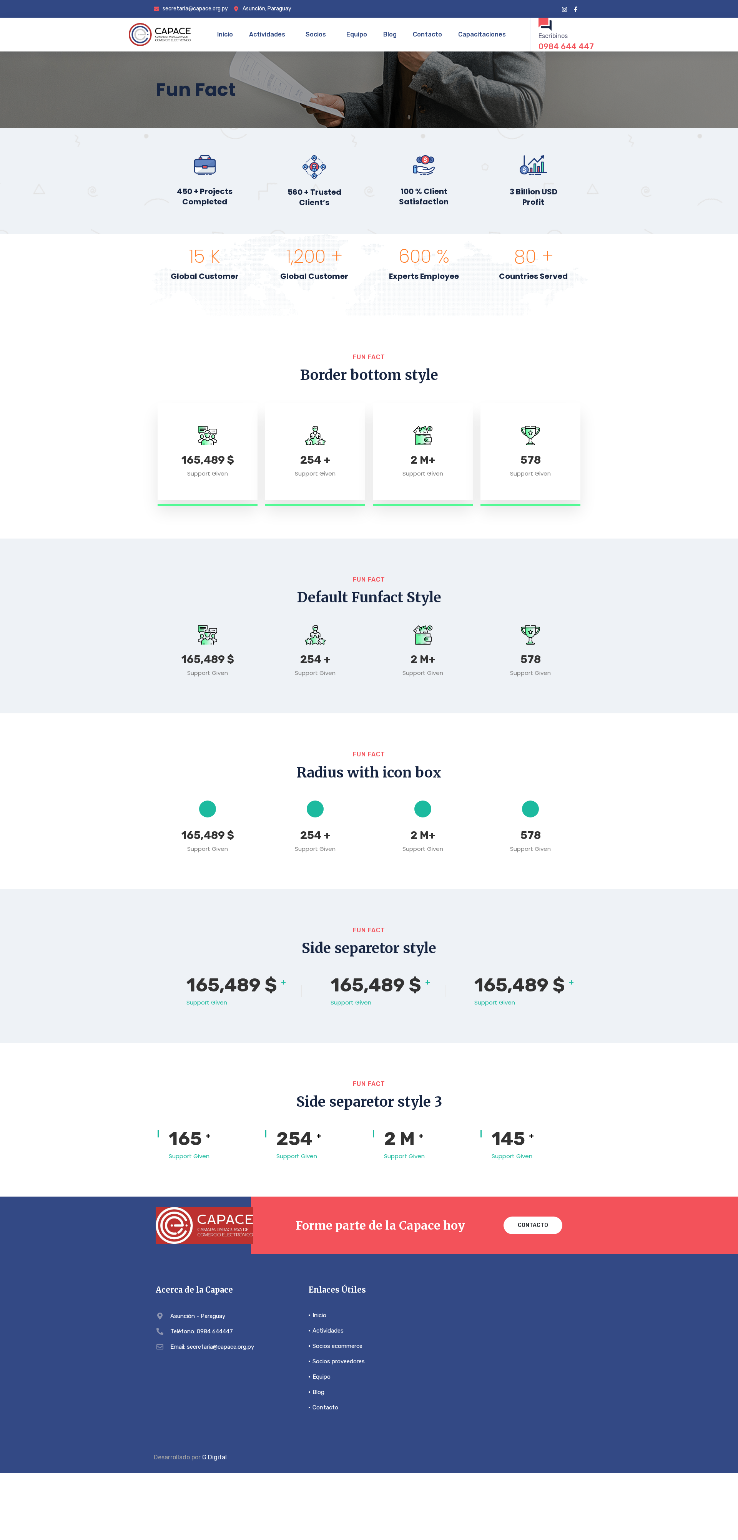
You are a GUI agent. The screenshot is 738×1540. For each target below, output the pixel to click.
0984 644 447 (566, 46)
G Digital (214, 1457)
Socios (316, 34)
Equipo (356, 34)
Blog (390, 34)
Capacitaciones (482, 34)
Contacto (427, 34)
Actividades (267, 34)
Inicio (225, 34)
